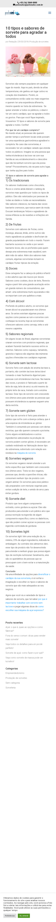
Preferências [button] (10, 916)
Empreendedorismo (15, 673)
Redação (13, 42)
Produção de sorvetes (39, 42)
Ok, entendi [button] (23, 916)
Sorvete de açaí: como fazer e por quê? (25, 653)
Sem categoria (13, 683)
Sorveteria (10, 687)
